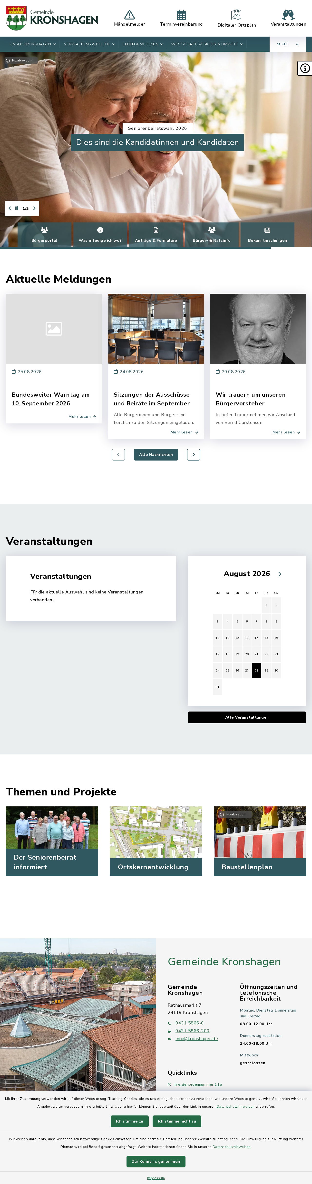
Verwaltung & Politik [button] (87, 44)
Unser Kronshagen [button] (30, 44)
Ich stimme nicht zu (177, 1121)
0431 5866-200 (193, 1031)
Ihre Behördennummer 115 (198, 1084)
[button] (304, 68)
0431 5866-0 (190, 1023)
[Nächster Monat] (278, 574)
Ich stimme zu (129, 1121)
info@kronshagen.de (197, 1039)
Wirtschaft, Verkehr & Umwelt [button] (204, 44)
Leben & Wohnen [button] (140, 44)
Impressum (156, 1178)
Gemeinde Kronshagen (224, 961)
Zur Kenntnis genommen (156, 1161)
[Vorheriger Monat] (215, 574)
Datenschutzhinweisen (236, 1106)
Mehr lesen (79, 416)
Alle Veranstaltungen (247, 717)
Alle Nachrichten (156, 454)
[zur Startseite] (52, 18)
